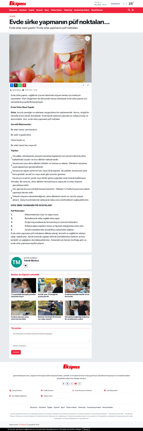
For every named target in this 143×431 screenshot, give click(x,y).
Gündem (23, 10)
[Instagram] (71, 384)
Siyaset (39, 10)
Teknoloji (68, 10)
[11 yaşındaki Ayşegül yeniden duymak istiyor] (23, 285)
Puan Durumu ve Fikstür (83, 390)
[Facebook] (63, 384)
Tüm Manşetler (112, 390)
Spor (47, 10)
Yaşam (12, 16)
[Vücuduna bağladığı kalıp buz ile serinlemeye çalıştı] (77, 308)
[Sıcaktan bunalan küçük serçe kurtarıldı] (77, 285)
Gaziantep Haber (81, 10)
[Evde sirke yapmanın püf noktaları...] (50, 58)
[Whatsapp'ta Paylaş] (20, 85)
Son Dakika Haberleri (19, 396)
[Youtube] (75, 384)
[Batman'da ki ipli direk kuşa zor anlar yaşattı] (50, 308)
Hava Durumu (17, 390)
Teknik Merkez (16, 90)
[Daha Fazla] (24, 85)
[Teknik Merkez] (16, 262)
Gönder (16, 352)
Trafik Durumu (48, 390)
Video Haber (56, 10)
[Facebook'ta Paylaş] (11, 85)
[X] (67, 384)
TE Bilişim (22, 424)
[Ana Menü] (132, 10)
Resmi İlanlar (97, 10)
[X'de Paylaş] (16, 85)
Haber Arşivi (48, 396)
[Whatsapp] (79, 384)
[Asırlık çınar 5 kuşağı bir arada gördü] (50, 285)
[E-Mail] (25, 266)
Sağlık (31, 10)
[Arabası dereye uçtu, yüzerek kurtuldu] (23, 308)
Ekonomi (13, 10)
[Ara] (129, 10)
